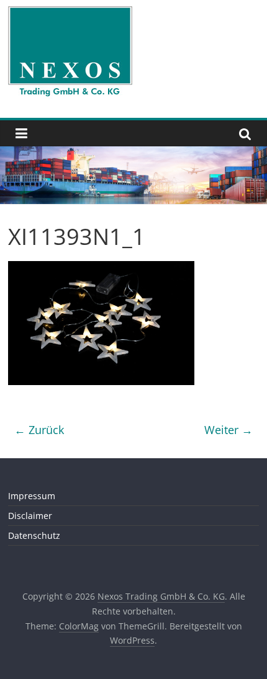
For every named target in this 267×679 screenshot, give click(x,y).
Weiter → (228, 429)
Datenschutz (34, 535)
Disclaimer (30, 515)
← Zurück (39, 429)
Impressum (31, 496)
